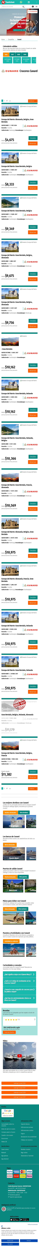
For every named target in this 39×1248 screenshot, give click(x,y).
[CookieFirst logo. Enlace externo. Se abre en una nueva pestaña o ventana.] (2, 1226)
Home (3, 39)
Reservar (32, 143)
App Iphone (4, 1156)
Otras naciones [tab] (22, 909)
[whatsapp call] (21, 2)
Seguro (23, 1133)
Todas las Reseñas (9, 1032)
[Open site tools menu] (36, 2)
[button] (37, 22)
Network (3, 1152)
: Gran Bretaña (6, 349)
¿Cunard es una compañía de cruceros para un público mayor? (18, 991)
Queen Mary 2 (5, 125)
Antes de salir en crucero (8, 1129)
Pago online (24, 1152)
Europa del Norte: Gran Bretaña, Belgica (16, 166)
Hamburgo (12, 130)
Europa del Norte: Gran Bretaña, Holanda (17, 393)
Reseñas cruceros (25, 1149)
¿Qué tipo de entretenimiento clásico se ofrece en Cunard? (17, 999)
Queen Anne (4, 261)
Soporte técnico (25, 1124)
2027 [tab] (12, 54)
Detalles (33, 138)
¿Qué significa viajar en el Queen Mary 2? (18, 974)
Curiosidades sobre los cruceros (7, 1125)
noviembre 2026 (26, 60)
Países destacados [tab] (10, 909)
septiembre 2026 (7, 60)
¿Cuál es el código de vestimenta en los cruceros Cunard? (17, 982)
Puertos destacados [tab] (10, 877)
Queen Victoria (5, 352)
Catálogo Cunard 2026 (19, 1083)
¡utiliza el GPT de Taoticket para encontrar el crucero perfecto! (21, 1209)
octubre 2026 (17, 60)
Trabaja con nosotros (27, 1140)
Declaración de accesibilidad (28, 1137)
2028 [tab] (18, 54)
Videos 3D (4, 1141)
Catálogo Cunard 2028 (19, 1092)
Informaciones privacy (27, 1127)
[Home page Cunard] (31, 125)
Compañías (11, 39)
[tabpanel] (19, 60)
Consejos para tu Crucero (8, 1132)
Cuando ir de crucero (7, 1135)
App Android (4, 1159)
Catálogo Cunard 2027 (19, 1088)
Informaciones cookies (27, 1130)
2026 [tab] (6, 54)
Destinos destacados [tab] (10, 812)
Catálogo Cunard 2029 (19, 1097)
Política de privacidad (33, 1224)
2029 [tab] (24, 54)
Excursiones (4, 1138)
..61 (6, 101)
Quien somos (5, 1149)
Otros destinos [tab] (24, 812)
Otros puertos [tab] (23, 877)
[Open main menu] (36, 7)
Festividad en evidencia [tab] (11, 941)
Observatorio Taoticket (27, 1156)
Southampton (13, 175)
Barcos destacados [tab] (10, 845)
